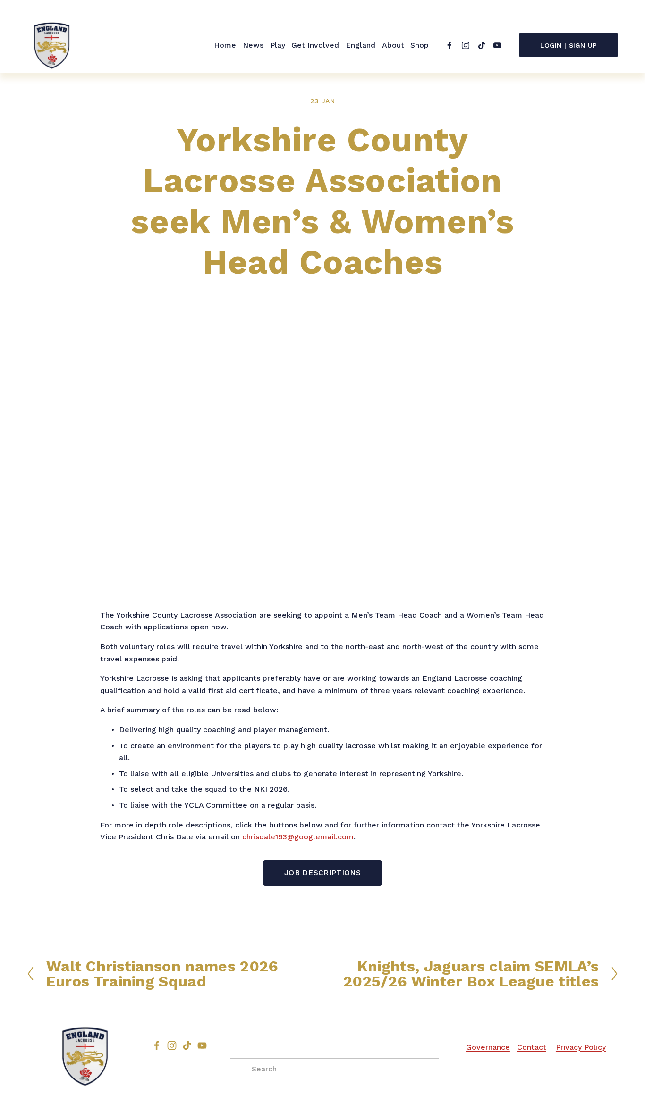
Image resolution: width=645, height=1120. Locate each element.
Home (225, 45)
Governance (488, 1047)
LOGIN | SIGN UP (568, 45)
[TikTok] (481, 45)
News (253, 45)
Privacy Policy (581, 1047)
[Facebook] (449, 45)
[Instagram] (465, 45)
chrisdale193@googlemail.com (298, 836)
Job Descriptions (322, 872)
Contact (531, 1047)
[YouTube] (497, 45)
